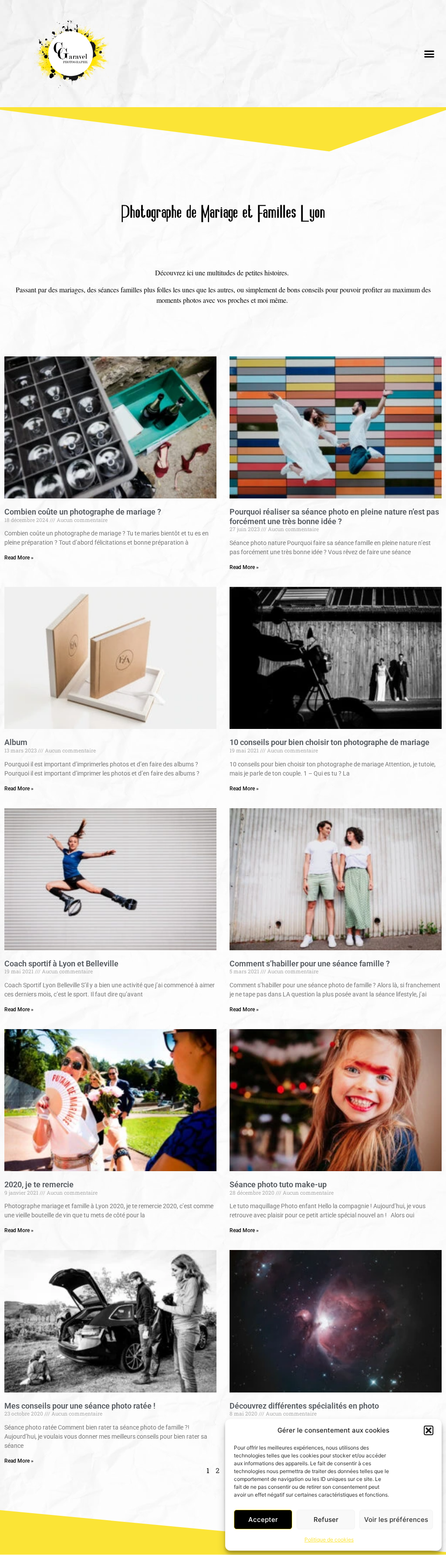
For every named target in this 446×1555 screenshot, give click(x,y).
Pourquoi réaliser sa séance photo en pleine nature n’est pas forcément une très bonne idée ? (334, 516)
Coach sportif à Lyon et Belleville (61, 963)
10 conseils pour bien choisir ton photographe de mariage (329, 742)
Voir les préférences (396, 1519)
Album (15, 742)
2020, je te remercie (39, 1184)
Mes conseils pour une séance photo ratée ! (79, 1405)
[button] (428, 1430)
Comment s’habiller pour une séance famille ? (310, 963)
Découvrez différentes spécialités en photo (304, 1405)
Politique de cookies (329, 1539)
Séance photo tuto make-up (278, 1184)
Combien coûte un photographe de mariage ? (82, 511)
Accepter (263, 1519)
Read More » (19, 558)
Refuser (326, 1519)
